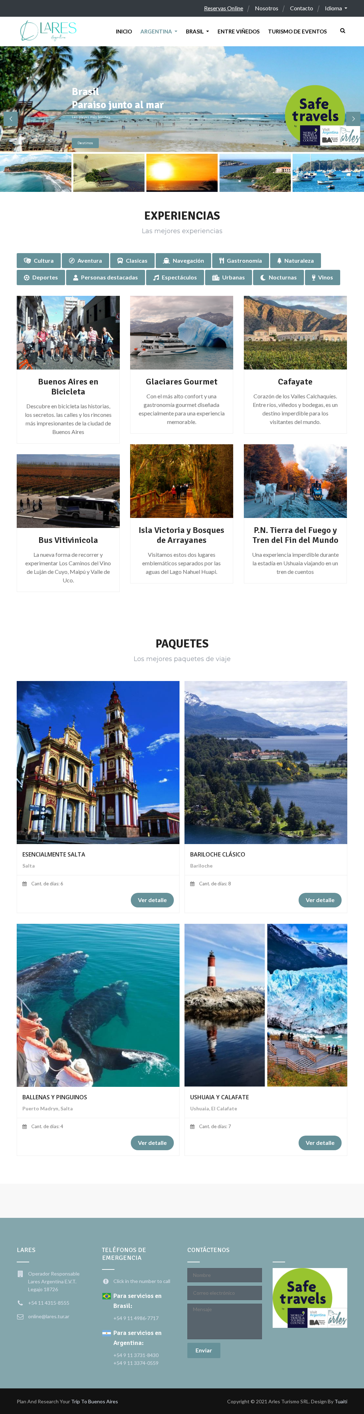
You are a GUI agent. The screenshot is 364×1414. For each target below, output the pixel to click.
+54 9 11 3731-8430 (136, 1355)
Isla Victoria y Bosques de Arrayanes (181, 535)
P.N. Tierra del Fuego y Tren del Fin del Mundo (295, 535)
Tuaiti (340, 1401)
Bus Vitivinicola (68, 540)
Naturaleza (299, 260)
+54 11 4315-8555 (48, 1303)
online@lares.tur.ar (48, 1316)
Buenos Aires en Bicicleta (68, 386)
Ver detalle (152, 899)
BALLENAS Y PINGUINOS (54, 1097)
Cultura (44, 260)
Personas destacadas (109, 277)
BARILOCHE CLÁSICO (217, 854)
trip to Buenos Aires (94, 1401)
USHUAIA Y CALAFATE (219, 1097)
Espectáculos (179, 277)
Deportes (45, 277)
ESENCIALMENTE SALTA (53, 854)
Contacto (301, 8)
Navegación (188, 260)
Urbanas (233, 277)
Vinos (325, 277)
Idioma (334, 8)
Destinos (85, 143)
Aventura (89, 260)
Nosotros (266, 8)
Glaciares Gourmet (182, 381)
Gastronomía (244, 260)
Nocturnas (283, 277)
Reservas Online (223, 8)
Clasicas (137, 260)
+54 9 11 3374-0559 (136, 1363)
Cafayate (295, 381)
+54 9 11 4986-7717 (136, 1318)
